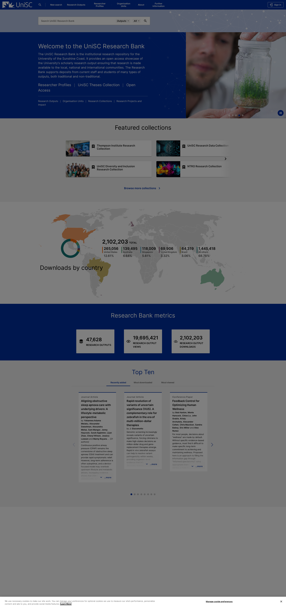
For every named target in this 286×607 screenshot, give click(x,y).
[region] (143, 602)
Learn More (65, 604)
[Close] (281, 601)
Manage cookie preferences (219, 601)
